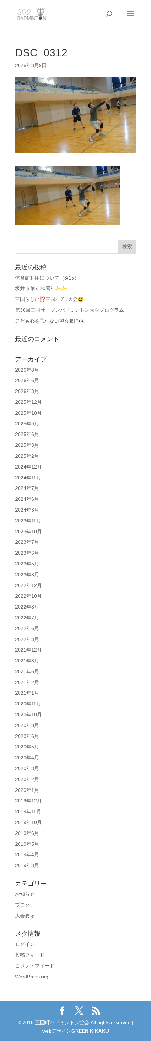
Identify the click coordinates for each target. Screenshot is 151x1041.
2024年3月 (27, 510)
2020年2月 (27, 779)
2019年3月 (27, 865)
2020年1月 (27, 790)
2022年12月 (28, 585)
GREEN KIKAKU (90, 1031)
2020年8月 (27, 725)
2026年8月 (27, 370)
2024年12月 (28, 467)
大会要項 (25, 916)
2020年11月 (28, 703)
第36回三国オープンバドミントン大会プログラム (69, 310)
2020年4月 (27, 757)
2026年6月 (27, 380)
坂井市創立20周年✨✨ (41, 288)
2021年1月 (27, 693)
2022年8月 (27, 607)
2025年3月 (27, 445)
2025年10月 (28, 413)
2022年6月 (27, 628)
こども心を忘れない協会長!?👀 (49, 321)
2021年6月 (27, 671)
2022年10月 (28, 596)
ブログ (22, 905)
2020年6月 (27, 736)
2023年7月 (27, 542)
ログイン (25, 944)
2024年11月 (28, 477)
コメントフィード (34, 966)
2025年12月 (28, 402)
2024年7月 (27, 488)
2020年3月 (27, 768)
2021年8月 (27, 660)
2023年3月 (27, 574)
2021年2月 (27, 682)
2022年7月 (27, 617)
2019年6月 (27, 833)
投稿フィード (30, 955)
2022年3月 (27, 639)
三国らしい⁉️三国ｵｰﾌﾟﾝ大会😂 (49, 299)
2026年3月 (27, 391)
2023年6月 (27, 553)
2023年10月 (28, 531)
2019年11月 (28, 811)
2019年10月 (28, 822)
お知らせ (25, 894)
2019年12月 (28, 800)
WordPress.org (31, 976)
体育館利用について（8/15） (47, 278)
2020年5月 (27, 747)
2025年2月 (27, 456)
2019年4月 (27, 854)
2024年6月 (27, 499)
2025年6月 (27, 434)
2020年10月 (28, 714)
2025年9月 (27, 424)
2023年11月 (28, 520)
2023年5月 (27, 564)
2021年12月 (28, 650)
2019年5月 (27, 844)
